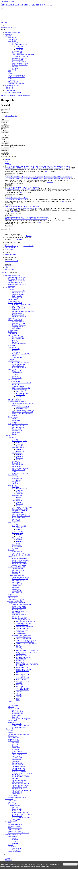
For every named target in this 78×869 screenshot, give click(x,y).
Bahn (8, 36)
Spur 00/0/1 (12, 39)
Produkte (7, 159)
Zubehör (9, 87)
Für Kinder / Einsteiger (13, 92)
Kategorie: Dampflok (11, 116)
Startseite (3, 95)
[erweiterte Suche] (1, 24)
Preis (6, 161)
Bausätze (9, 34)
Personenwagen (17, 51)
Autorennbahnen (11, 90)
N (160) (5, 130)
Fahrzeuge (16, 66)
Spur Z (11, 72)
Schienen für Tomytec (20, 56)
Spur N (12, 41)
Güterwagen (17, 53)
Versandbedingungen (11, 246)
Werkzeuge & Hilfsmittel (16, 83)
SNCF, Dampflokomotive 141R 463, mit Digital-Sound (21, 189)
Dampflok (19, 49)
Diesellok (19, 48)
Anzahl (7, 163)
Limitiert (5, 152)
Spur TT (12, 70)
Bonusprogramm (10, 247)
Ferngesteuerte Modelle (13, 85)
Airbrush (9, 89)
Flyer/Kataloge (9, 249)
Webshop (3, 272)
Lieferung (7, 858)
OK (70, 864)
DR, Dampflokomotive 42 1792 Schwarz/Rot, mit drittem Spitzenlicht (26, 219)
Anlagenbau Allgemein (16, 77)
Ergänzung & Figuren (19, 65)
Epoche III (6, 141)
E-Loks (19, 46)
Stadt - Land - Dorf (19, 61)
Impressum (8, 266)
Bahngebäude (17, 60)
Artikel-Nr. (8, 164)
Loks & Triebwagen (19, 44)
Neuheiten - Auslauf (12, 32)
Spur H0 (12, 37)
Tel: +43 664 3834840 (7, 1)
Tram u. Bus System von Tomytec (23, 54)
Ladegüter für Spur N (19, 58)
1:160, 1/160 (6, 136)
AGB (6, 267)
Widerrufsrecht (28, 246)
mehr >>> (48, 171)
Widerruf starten (9, 269)
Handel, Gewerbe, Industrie (21, 63)
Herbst (12, 147)
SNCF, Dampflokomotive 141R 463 (15, 199)
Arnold (5, 124)
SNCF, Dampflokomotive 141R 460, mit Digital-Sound (21, 208)
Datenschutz (8, 860)
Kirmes (11, 78)
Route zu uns (48, 5)
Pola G (11, 73)
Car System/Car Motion (16, 75)
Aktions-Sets (13, 80)
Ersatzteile (16, 68)
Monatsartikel (13, 82)
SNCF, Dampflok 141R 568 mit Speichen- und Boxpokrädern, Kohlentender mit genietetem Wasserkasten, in (37, 168)
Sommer (5, 147)
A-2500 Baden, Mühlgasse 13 (22, 5)
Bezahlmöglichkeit (10, 254)
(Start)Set (15, 43)
